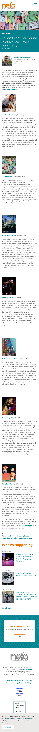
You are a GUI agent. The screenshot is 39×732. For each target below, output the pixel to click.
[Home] (8, 5)
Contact (7, 680)
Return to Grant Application (15, 683)
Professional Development (11, 538)
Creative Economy (16, 536)
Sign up (19, 636)
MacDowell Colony (9, 115)
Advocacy (5, 536)
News (9, 33)
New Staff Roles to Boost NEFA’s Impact (26, 574)
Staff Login (28, 683)
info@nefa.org (27, 669)
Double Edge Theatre (9, 418)
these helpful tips (29, 526)
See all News (6, 608)
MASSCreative (7, 177)
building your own (10, 90)
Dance (26, 536)
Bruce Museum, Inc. (9, 236)
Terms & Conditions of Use (25, 718)
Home (4, 33)
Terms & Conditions (17, 680)
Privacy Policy (9, 718)
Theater (25, 538)
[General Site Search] (31, 4)
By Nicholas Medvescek (22, 57)
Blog (30, 538)
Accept (8, 727)
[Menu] (35, 3)
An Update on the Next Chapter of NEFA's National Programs (24, 557)
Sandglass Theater (9, 484)
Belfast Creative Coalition (11, 359)
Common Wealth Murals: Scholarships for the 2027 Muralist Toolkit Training (26, 595)
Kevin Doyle (6, 298)
